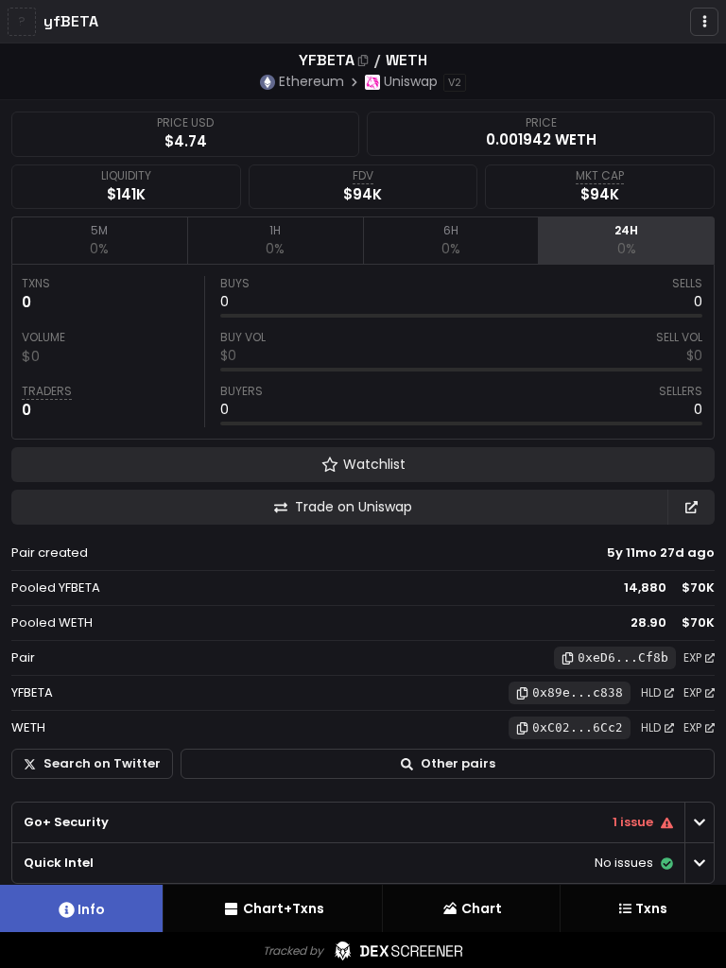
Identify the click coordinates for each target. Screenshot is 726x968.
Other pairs (458, 763)
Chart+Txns (283, 908)
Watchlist (374, 464)
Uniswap (411, 81)
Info (91, 909)
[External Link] (691, 507)
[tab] (99, 240)
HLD (651, 692)
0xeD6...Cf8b (623, 657)
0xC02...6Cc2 (577, 727)
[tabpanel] (363, 352)
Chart (481, 908)
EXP (692, 657)
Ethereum (311, 81)
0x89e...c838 (577, 692)
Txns (651, 908)
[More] (704, 22)
